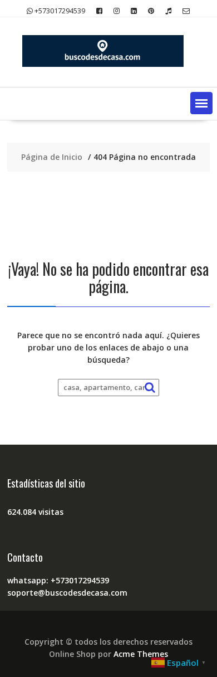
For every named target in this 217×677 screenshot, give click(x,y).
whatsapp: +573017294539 (58, 580)
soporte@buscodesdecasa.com (67, 592)
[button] (201, 103)
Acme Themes (141, 654)
